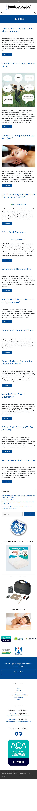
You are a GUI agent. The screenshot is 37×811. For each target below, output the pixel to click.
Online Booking (18, 697)
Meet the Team (18, 692)
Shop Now (18, 672)
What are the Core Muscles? (16, 269)
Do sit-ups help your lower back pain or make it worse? (18, 195)
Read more (7, 54)
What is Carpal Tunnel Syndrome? (13, 395)
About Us (18, 690)
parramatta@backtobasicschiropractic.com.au (18, 721)
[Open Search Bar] (35, 13)
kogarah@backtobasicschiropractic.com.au (18, 715)
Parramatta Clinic (14, 719)
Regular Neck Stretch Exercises (18, 460)
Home (18, 688)
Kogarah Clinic (14, 714)
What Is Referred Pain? (8, 499)
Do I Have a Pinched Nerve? (9, 508)
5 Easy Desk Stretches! (14, 232)
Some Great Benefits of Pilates (18, 330)
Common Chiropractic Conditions (19, 695)
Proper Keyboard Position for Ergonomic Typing (17, 362)
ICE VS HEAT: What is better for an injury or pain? (18, 300)
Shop (18, 699)
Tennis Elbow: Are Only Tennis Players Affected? (17, 30)
